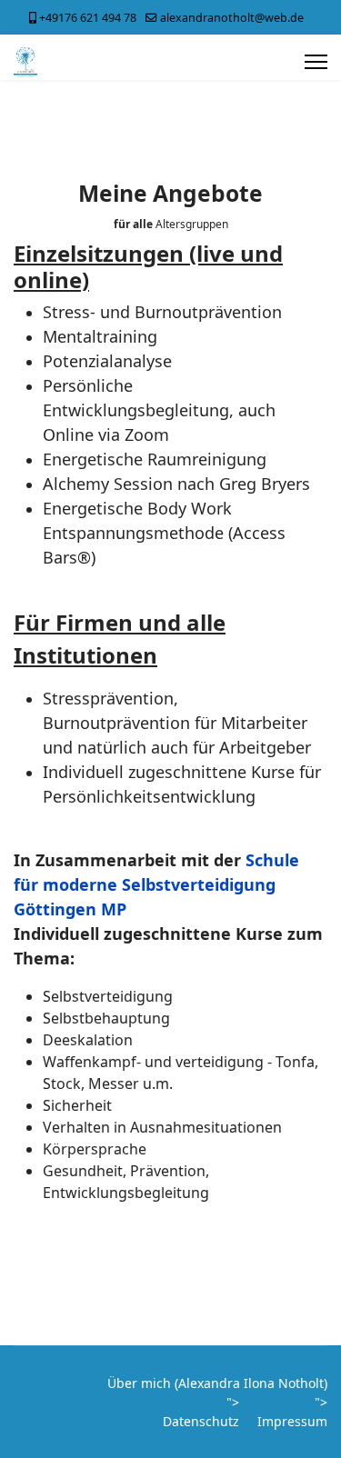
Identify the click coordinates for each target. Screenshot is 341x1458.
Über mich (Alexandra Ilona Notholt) (217, 1383)
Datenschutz (201, 1421)
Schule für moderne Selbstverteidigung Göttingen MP (156, 884)
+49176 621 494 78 (87, 17)
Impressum (292, 1421)
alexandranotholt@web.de (232, 17)
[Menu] (316, 62)
